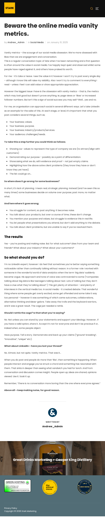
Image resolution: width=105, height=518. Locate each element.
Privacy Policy (10, 508)
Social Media (37, 42)
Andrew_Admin (16, 42)
